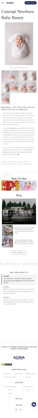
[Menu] (2, 3)
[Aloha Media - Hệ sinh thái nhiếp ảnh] (10, 3)
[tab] (19, 279)
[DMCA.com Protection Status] (6, 364)
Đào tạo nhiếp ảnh (28, 404)
